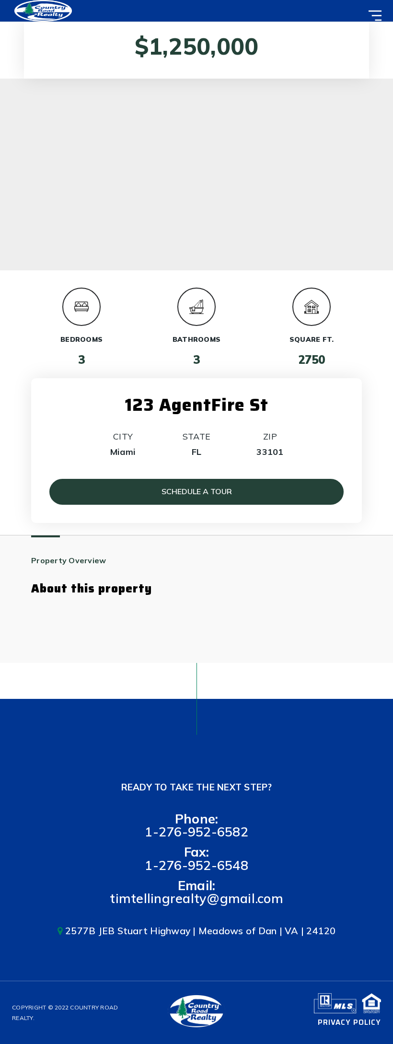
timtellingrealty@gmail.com (196, 898)
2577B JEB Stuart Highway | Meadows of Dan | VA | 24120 (199, 931)
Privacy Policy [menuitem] (349, 1022)
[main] (196, 331)
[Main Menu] (375, 15)
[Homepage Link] (43, 9)
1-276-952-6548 (196, 865)
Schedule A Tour (197, 491)
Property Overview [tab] (68, 560)
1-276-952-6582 (196, 832)
